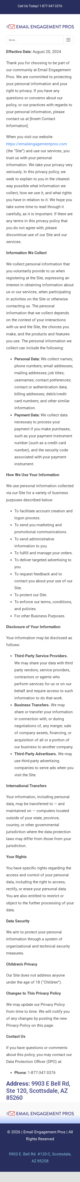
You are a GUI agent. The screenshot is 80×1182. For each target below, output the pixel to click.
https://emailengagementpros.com (36, 144)
